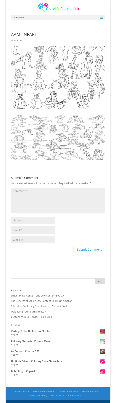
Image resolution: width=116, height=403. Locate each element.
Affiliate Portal (75, 395)
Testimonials (57, 395)
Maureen (18, 40)
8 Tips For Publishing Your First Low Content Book (39, 306)
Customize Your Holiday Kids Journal (32, 317)
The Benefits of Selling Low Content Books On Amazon (41, 301)
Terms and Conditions (44, 391)
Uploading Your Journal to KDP (28, 311)
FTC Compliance (90, 391)
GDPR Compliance (69, 391)
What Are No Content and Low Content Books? (37, 295)
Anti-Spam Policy (38, 395)
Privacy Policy (22, 391)
